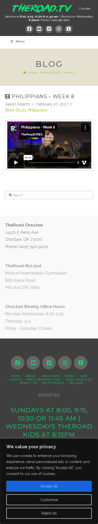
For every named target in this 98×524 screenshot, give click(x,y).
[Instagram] (59, 29)
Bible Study (15, 110)
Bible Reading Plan (44, 379)
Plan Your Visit (79, 379)
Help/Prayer (53, 383)
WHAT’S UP (28, 383)
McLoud (76, 383)
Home (15, 376)
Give (83, 376)
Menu (20, 41)
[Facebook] (29, 29)
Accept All (49, 486)
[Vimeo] (49, 29)
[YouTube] (39, 29)
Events (16, 379)
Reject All (49, 513)
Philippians (37, 110)
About (30, 376)
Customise (49, 500)
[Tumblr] (69, 29)
